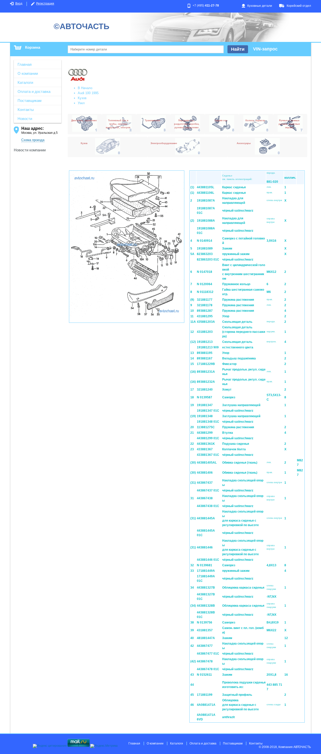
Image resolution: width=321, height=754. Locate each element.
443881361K (206, 444)
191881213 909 (208, 347)
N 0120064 (204, 284)
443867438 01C (208, 506)
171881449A (206, 571)
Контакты (26, 109)
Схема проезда (32, 140)
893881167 (204, 358)
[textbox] (146, 49)
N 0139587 (204, 397)
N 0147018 (204, 272)
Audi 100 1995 (88, 93)
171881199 (204, 695)
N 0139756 (204, 622)
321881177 (204, 299)
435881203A (206, 322)
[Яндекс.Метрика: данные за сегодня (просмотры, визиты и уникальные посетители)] (104, 746)
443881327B (206, 587)
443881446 (205, 547)
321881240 (205, 389)
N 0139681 (204, 565)
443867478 (205, 661)
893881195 (204, 353)
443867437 (205, 482)
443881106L (205, 193)
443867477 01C (208, 653)
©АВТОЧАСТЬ (81, 26)
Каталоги (25, 82)
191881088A (206, 220)
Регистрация (45, 3)
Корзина (32, 47)
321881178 (204, 305)
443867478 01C (208, 669)
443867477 (205, 646)
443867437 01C (208, 490)
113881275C (206, 427)
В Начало (85, 88)
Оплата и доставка (34, 91)
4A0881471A (206, 705)
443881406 (205, 472)
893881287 (205, 310)
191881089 (205, 248)
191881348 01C (208, 421)
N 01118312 (205, 292)
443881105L (205, 187)
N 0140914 (204, 240)
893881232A (206, 382)
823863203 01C (208, 259)
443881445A (206, 518)
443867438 (205, 498)
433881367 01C (208, 455)
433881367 (205, 449)
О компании (28, 73)
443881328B (206, 605)
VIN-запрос (265, 48)
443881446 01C (208, 559)
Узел (81, 103)
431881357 (205, 630)
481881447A (206, 638)
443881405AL (207, 462)
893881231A (206, 371)
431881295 (205, 316)
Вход (18, 3)
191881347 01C (208, 410)
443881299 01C (208, 438)
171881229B (206, 364)
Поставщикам (29, 100)
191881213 (205, 342)
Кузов (82, 98)
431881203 (205, 332)
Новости (25, 118)
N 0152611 (204, 674)
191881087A (206, 200)
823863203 (205, 254)
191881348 (205, 416)
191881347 (205, 405)
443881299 (205, 432)
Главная (25, 64)
